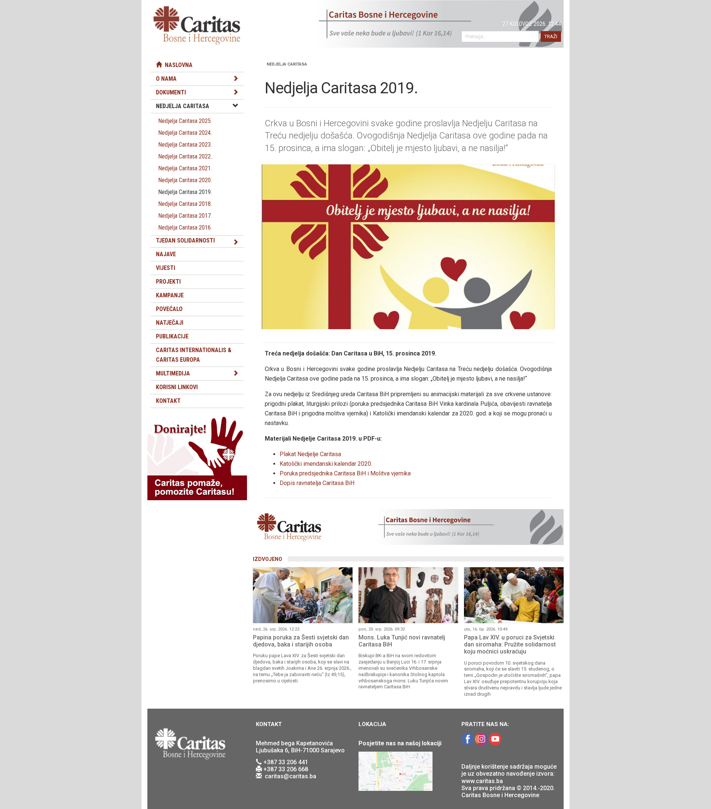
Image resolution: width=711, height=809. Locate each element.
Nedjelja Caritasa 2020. (185, 180)
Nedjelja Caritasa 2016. (185, 227)
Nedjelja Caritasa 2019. (185, 191)
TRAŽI (550, 36)
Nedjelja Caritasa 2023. (185, 144)
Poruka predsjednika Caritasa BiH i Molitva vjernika (345, 473)
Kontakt (168, 400)
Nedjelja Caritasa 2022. (185, 156)
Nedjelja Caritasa (182, 106)
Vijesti (165, 267)
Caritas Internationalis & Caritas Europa (193, 355)
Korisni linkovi (177, 387)
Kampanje (170, 295)
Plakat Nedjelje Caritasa (310, 454)
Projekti (168, 281)
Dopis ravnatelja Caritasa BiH (317, 483)
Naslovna (177, 64)
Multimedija (173, 373)
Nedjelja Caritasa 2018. (185, 203)
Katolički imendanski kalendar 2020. (326, 463)
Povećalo (169, 308)
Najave (166, 254)
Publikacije (172, 336)
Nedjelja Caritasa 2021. (185, 168)
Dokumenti (171, 92)
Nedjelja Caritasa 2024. (185, 132)
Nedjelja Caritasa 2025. (185, 120)
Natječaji (169, 322)
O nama (166, 78)
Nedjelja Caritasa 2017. (185, 215)
